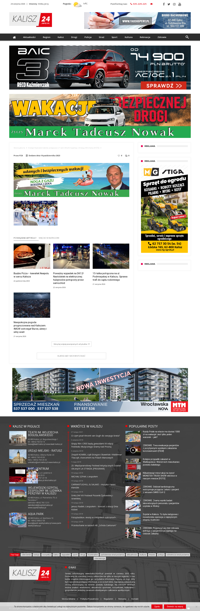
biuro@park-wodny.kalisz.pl (40, 523)
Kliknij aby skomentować (71, 356)
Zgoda (157, 606)
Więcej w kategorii (49, 238)
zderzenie (26, 554)
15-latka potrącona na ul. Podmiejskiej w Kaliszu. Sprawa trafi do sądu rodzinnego (110, 276)
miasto (152, 554)
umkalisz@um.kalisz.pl (38, 462)
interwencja (100, 558)
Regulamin (108, 599)
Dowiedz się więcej (175, 606)
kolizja (36, 554)
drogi (82, 554)
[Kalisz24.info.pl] (30, 12)
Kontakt (134, 599)
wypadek (66, 554)
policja (161, 554)
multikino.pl (32, 481)
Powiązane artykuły (25, 238)
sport (75, 554)
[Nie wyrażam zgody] (196, 606)
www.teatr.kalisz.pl (54, 444)
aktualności (132, 554)
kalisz (56, 554)
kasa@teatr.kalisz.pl (37, 444)
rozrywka (46, 554)
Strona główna (19, 148)
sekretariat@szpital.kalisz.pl (40, 505)
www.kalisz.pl (54, 462)
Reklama (122, 599)
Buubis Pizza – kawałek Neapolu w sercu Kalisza (31, 275)
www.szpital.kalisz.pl (37, 508)
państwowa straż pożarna (112, 554)
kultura (143, 554)
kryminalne (93, 554)
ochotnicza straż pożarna (178, 554)
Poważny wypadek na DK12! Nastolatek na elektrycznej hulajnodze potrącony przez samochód (68, 278)
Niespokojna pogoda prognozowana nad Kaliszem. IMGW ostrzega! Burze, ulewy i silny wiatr (30, 327)
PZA (21, 155)
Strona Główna (68, 599)
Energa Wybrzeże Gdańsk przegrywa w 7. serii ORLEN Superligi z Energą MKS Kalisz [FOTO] (63, 148)
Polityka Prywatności (89, 599)
